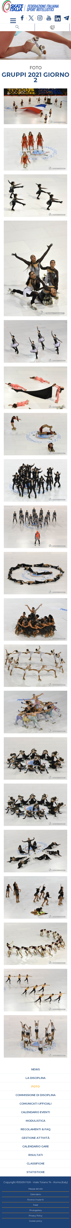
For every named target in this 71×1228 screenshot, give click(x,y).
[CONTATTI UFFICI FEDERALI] (52, 27)
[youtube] (48, 18)
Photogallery (35, 1210)
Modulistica (35, 1120)
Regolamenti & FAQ (35, 1129)
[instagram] (39, 18)
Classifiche (35, 1163)
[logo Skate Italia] (30, 12)
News (35, 1069)
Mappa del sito (35, 1188)
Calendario (35, 1194)
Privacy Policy (35, 1215)
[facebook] (22, 18)
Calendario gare (35, 1146)
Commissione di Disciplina (35, 1095)
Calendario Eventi (35, 1112)
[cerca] (17, 27)
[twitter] (31, 18)
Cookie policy (35, 1221)
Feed (35, 1205)
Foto (35, 1086)
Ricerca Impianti (35, 1199)
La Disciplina (35, 1078)
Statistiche (36, 1172)
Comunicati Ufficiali (35, 1103)
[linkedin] (57, 18)
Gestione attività (35, 1138)
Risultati (35, 1155)
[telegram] (66, 18)
